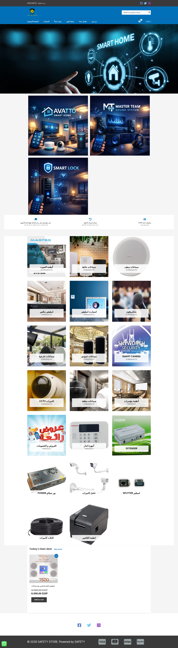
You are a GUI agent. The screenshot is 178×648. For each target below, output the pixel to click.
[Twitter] (145, 3)
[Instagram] (149, 3)
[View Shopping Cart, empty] (139, 21)
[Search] (149, 12)
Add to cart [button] (39, 599)
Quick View (43, 581)
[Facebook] (141, 3)
